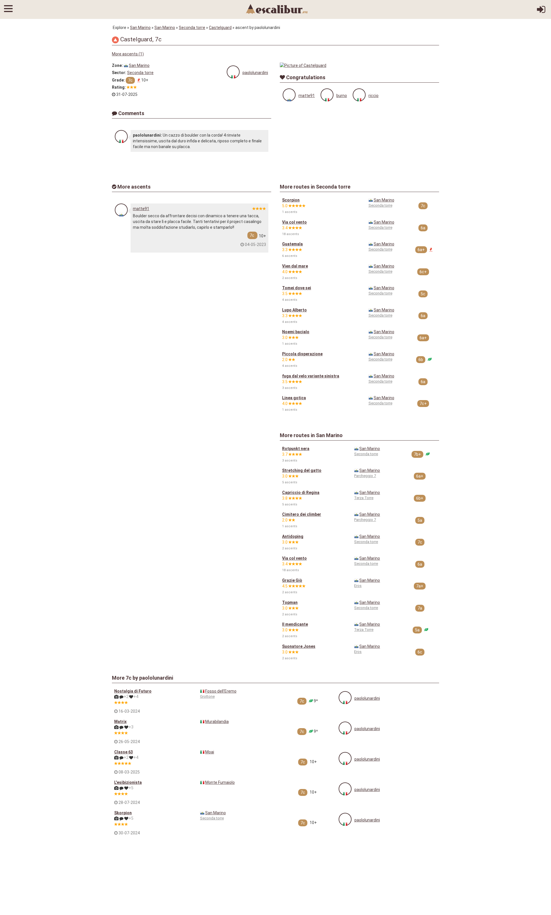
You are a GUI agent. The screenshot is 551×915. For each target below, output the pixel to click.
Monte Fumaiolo (220, 782)
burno (341, 95)
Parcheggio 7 (365, 476)
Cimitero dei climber (301, 514)
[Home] (277, 8)
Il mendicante (295, 624)
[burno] (327, 94)
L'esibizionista (128, 782)
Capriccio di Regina (300, 492)
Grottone (207, 696)
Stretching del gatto (301, 470)
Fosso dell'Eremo (220, 691)
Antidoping (292, 536)
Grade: (118, 80)
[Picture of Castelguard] (359, 65)
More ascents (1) (128, 54)
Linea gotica (294, 398)
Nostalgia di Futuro (133, 691)
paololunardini (255, 72)
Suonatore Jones (298, 646)
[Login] (541, 11)
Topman (290, 602)
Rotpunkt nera (295, 448)
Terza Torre (363, 498)
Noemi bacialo (295, 331)
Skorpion (123, 813)
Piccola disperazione (302, 354)
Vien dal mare (295, 266)
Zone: (117, 65)
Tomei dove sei (296, 288)
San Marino (140, 27)
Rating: (119, 87)
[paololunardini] (233, 71)
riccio (373, 95)
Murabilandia (217, 721)
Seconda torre (192, 27)
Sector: (119, 72)
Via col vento (294, 222)
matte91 (306, 95)
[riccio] (359, 94)
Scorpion (291, 200)
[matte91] (289, 94)
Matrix (120, 721)
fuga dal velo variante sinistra (310, 376)
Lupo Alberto (294, 310)
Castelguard (220, 27)
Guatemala (292, 244)
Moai (209, 752)
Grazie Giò (292, 580)
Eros (358, 585)
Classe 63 (123, 752)
